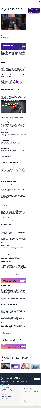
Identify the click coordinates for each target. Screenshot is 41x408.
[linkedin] (25, 11)
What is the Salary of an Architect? (6, 37)
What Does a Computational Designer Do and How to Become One (15, 200)
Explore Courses (37, 379)
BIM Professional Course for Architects (8, 332)
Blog (31, 397)
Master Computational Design (7, 333)
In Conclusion (3, 40)
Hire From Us (25, 401)
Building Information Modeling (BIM (6, 81)
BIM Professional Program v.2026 (26, 398)
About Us (25, 397)
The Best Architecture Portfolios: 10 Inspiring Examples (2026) (14, 117)
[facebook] (22, 11)
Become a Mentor (25, 400)
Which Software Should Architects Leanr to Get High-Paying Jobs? (10, 35)
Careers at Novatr (26, 402)
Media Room (25, 403)
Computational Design (26, 399)
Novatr (9, 330)
